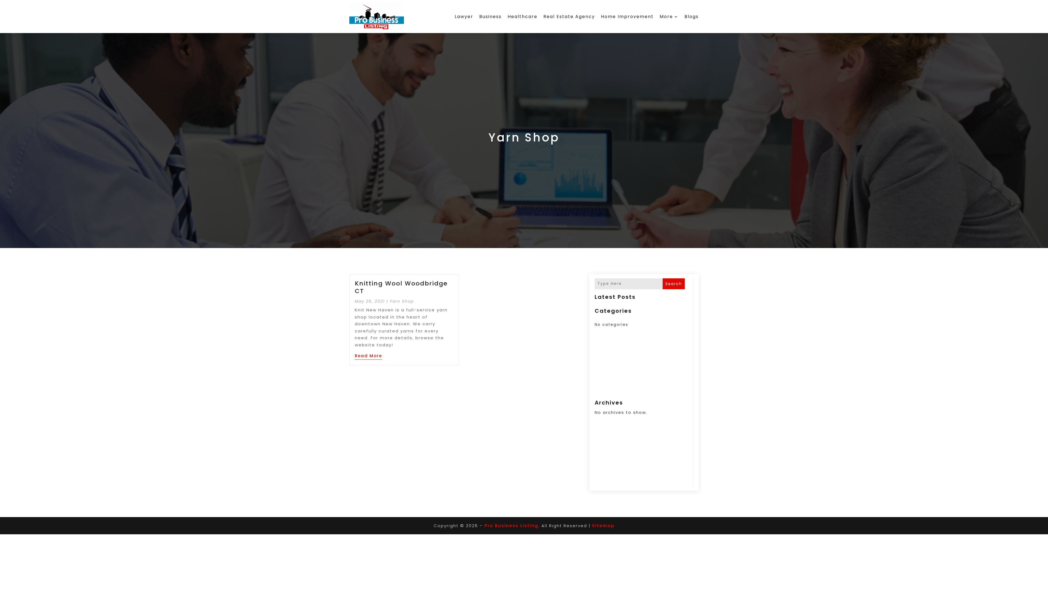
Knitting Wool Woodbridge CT (401, 287)
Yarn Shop (402, 301)
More (666, 16)
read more (368, 356)
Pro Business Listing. (512, 526)
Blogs (691, 16)
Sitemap (603, 526)
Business (490, 16)
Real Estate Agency (569, 16)
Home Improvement (627, 16)
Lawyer (464, 16)
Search (673, 284)
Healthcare (522, 16)
